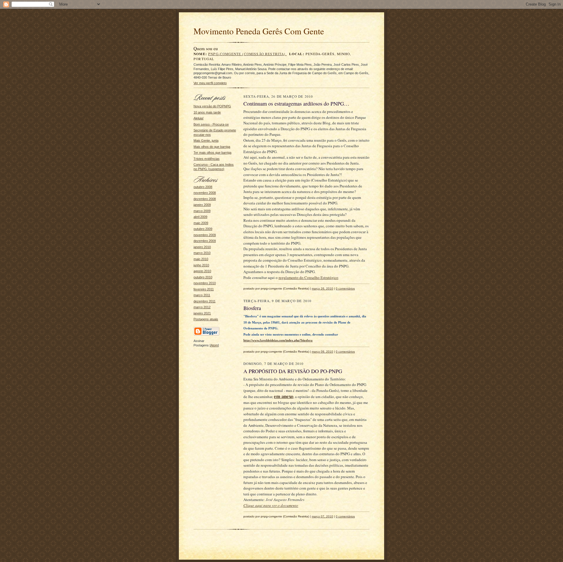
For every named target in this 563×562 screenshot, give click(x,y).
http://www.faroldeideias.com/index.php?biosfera (278, 340)
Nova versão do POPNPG (212, 106)
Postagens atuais (206, 319)
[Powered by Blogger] (206, 334)
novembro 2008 (205, 192)
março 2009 (202, 211)
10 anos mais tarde (207, 112)
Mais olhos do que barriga (212, 146)
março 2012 (202, 307)
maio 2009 (201, 223)
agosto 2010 (202, 271)
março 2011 (202, 295)
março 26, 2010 (322, 288)
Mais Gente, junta (206, 140)
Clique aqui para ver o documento (270, 505)
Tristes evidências (207, 158)
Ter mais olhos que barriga (212, 152)
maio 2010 (201, 259)
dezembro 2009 (205, 241)
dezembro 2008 (205, 199)
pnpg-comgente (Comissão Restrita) (247, 54)
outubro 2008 (203, 187)
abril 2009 (200, 217)
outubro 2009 (203, 229)
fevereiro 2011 (204, 289)
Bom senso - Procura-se (211, 124)
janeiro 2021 (202, 313)
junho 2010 (201, 265)
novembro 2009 (205, 235)
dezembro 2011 (205, 301)
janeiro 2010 (202, 247)
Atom (214, 345)
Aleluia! (199, 118)
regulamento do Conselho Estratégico (308, 277)
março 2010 (202, 253)
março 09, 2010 (322, 351)
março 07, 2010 (322, 516)
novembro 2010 (205, 283)
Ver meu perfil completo (210, 83)
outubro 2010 (203, 277)
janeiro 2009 (202, 204)
